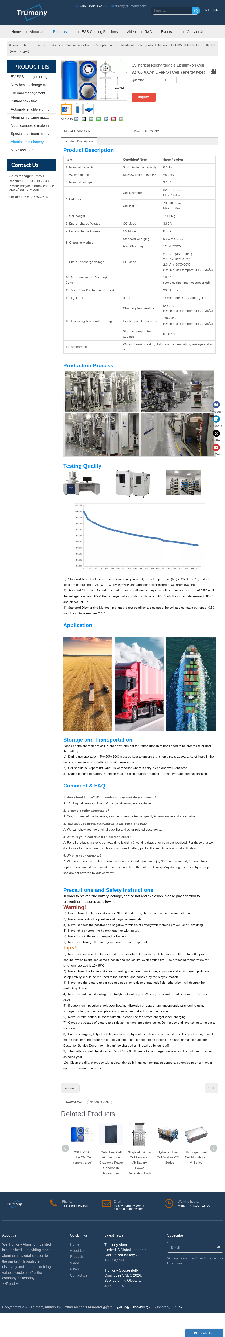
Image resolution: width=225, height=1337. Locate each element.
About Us (77, 1250)
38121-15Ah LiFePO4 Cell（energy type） (82, 1157)
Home (74, 1244)
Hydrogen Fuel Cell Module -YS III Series (168, 1157)
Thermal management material (33, 93)
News (74, 1269)
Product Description (79, 141)
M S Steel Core (22, 150)
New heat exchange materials (33, 85)
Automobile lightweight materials (33, 109)
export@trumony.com (128, 1208)
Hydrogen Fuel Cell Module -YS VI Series (196, 1157)
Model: (69, 131)
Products (77, 1257)
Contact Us (78, 1275)
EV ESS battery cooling (29, 77)
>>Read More (13, 1284)
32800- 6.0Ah (99, 1102)
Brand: (138, 131)
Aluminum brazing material (32, 117)
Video (74, 1263)
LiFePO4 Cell (73, 1102)
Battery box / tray (24, 101)
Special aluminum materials (32, 134)
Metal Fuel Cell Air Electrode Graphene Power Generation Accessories (111, 1162)
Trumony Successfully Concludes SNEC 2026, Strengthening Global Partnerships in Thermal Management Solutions (123, 1280)
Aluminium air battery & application (33, 142)
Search (196, 10)
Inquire (143, 97)
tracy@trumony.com (130, 6)
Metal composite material (30, 125)
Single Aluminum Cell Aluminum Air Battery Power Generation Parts (139, 1162)
